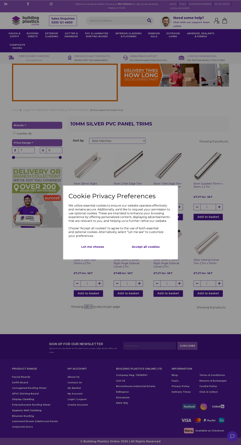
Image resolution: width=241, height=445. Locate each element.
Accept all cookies (146, 246)
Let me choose (92, 246)
